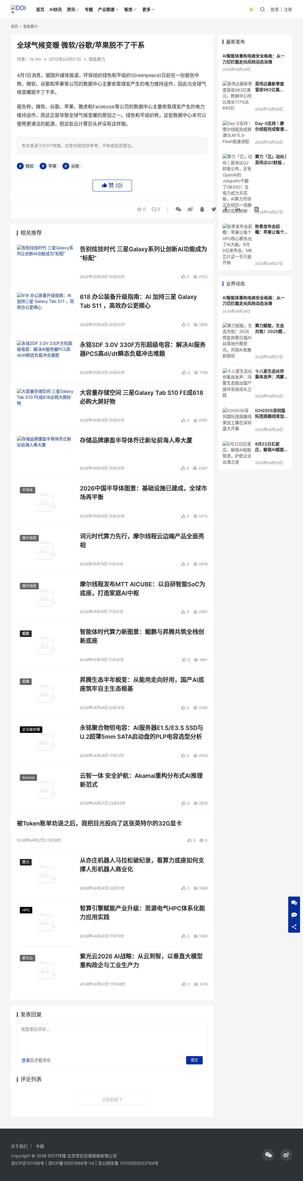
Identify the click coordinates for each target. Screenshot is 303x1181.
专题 (89, 9)
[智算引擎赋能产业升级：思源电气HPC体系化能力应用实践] (45, 922)
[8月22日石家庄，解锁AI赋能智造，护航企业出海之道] (237, 453)
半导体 (27, 490)
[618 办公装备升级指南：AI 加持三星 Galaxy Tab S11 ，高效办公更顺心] (45, 310)
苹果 (52, 165)
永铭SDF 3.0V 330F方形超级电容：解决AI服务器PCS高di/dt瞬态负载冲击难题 (143, 349)
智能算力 (97, 59)
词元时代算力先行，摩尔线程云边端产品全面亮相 (142, 540)
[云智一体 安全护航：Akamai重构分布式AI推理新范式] (45, 789)
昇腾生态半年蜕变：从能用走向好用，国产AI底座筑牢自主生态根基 (142, 684)
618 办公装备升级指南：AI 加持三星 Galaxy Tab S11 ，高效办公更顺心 (138, 301)
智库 (128, 9)
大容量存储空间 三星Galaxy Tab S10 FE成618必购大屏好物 (141, 397)
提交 (194, 1060)
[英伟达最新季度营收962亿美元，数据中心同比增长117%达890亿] (237, 96)
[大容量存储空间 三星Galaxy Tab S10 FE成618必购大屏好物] (45, 406)
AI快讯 (55, 9)
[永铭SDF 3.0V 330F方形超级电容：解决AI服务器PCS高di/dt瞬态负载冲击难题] (45, 358)
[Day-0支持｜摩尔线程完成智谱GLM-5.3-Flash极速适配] (237, 132)
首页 (40, 9)
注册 (288, 9)
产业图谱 (106, 9)
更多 (146, 9)
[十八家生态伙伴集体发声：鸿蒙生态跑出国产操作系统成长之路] (237, 383)
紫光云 (27, 958)
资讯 (71, 9)
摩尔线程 (29, 538)
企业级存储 (31, 729)
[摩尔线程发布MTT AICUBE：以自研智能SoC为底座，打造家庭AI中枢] (45, 598)
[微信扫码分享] (178, 209)
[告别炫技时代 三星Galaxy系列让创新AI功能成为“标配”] (45, 263)
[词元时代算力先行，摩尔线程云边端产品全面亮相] (45, 550)
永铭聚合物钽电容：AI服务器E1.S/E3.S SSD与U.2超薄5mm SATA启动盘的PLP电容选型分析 (141, 732)
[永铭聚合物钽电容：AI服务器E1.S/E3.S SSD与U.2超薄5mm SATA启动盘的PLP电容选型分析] (45, 741)
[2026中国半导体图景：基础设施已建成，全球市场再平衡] (45, 502)
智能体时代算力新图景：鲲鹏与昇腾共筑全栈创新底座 (142, 636)
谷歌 (75, 165)
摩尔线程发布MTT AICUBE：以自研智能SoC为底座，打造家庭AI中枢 (142, 588)
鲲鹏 (25, 633)
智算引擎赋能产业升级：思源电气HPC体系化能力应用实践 (142, 913)
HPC (26, 910)
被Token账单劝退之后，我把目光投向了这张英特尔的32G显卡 (99, 823)
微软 (29, 165)
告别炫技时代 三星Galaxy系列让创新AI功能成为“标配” (143, 253)
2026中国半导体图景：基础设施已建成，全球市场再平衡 (143, 493)
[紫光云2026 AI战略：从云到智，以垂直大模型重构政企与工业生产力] (45, 970)
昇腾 (25, 681)
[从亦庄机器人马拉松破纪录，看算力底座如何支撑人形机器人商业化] (45, 874)
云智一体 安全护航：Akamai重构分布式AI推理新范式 (141, 780)
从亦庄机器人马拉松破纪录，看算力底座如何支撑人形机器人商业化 (142, 865)
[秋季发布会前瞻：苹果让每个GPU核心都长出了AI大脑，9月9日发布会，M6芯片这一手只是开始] (237, 244)
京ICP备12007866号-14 (71, 1163)
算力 (25, 862)
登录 (274, 9)
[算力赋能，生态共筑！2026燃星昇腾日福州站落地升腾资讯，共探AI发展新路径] (237, 341)
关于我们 (19, 1146)
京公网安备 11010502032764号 (128, 1163)
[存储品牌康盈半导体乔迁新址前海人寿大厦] (45, 454)
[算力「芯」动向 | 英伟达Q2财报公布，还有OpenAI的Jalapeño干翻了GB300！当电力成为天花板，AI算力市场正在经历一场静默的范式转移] (237, 184)
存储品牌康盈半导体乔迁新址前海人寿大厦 (136, 440)
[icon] (268, 1155)
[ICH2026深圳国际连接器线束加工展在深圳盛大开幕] (237, 420)
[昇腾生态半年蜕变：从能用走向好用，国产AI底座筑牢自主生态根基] (45, 693)
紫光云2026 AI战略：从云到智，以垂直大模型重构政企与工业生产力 (141, 960)
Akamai (28, 777)
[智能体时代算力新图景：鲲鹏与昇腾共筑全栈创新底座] (45, 645)
